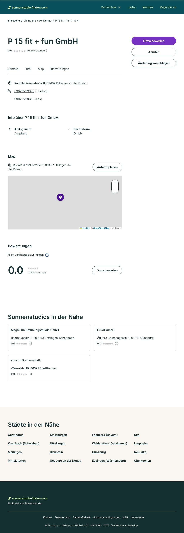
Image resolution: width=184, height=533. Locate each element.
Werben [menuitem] (147, 7)
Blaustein (56, 452)
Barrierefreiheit (81, 517)
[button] (60, 198)
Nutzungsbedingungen (106, 517)
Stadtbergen (58, 435)
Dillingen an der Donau (37, 20)
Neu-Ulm (140, 452)
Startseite (14, 20)
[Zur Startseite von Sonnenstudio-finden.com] (27, 7)
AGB (125, 517)
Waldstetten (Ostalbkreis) (109, 443)
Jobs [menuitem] (132, 7)
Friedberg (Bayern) (105, 435)
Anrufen (154, 52)
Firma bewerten (107, 270)
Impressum (137, 517)
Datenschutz (62, 517)
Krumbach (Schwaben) (23, 443)
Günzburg (99, 452)
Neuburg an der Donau (65, 460)
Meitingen (15, 452)
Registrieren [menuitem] (168, 7)
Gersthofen (16, 435)
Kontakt (47, 517)
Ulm (136, 435)
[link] (49, 338)
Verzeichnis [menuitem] (108, 7)
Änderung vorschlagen (154, 63)
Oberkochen (142, 460)
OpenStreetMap (101, 228)
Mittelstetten (17, 460)
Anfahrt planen (107, 167)
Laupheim (141, 443)
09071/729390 (24, 91)
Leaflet (85, 228)
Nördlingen (57, 443)
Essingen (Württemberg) (109, 460)
